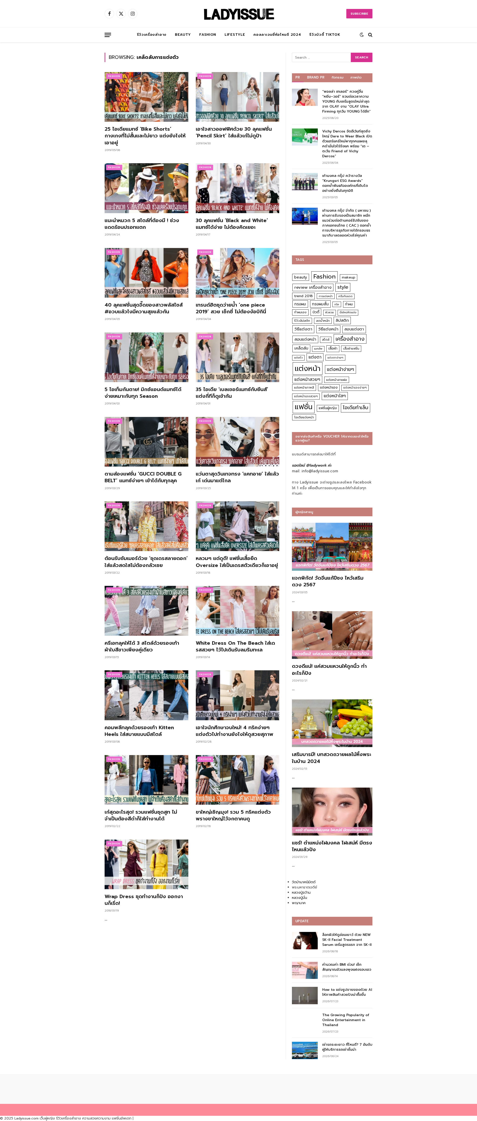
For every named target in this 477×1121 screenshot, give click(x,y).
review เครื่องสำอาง (312, 287)
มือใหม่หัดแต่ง (348, 312)
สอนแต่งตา (354, 329)
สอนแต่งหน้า (305, 339)
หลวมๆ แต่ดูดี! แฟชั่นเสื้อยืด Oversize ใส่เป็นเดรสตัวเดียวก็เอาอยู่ (237, 561)
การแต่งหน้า (326, 296)
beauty (300, 277)
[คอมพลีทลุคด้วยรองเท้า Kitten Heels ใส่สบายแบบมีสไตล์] (146, 695)
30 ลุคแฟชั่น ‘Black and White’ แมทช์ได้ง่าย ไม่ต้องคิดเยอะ (232, 224)
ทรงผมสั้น (320, 304)
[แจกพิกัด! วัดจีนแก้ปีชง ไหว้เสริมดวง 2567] (332, 547)
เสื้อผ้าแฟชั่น (351, 348)
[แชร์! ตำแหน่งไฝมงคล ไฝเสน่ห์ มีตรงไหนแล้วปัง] (332, 812)
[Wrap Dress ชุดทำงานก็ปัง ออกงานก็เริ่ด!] (146, 864)
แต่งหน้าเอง (329, 387)
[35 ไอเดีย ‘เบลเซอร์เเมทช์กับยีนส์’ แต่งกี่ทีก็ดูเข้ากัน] (237, 357)
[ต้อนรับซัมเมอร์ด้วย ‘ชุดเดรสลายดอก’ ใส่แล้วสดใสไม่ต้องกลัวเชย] (146, 526)
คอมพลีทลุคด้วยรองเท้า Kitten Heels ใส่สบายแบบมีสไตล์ (139, 731)
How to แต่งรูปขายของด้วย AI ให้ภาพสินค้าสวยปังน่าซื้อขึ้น (347, 992)
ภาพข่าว (356, 77)
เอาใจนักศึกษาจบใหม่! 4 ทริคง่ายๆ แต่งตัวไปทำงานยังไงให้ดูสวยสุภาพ (234, 731)
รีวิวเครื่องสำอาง (151, 34)
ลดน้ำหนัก (323, 320)
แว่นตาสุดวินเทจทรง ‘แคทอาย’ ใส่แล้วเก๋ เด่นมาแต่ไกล (237, 477)
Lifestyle (235, 34)
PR (297, 77)
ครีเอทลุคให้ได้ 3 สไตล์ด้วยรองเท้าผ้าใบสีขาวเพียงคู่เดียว (142, 646)
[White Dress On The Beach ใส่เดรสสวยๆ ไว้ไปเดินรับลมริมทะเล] (237, 611)
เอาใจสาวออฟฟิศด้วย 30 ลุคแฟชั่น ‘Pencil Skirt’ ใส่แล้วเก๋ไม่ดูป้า (234, 132)
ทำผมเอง (300, 312)
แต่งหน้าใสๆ (335, 396)
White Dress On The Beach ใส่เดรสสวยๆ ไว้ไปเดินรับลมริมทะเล (235, 646)
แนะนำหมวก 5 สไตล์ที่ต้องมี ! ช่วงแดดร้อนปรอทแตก (142, 224)
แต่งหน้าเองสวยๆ (306, 396)
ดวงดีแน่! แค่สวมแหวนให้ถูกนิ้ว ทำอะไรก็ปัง (329, 669)
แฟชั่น (304, 406)
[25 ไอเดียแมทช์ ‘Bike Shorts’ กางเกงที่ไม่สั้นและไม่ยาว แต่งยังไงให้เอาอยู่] (146, 97)
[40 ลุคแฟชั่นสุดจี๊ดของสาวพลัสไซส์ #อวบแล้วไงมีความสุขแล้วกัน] (146, 273)
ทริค (336, 304)
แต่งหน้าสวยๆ (307, 379)
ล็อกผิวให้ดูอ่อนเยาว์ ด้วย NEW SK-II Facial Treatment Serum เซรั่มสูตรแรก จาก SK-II (347, 939)
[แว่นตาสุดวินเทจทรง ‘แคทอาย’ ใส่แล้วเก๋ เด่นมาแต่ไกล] (237, 442)
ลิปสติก (342, 320)
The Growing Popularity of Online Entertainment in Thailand (345, 1020)
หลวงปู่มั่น (299, 897)
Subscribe (359, 13)
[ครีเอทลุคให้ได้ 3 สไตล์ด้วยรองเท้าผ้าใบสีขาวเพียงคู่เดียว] (146, 611)
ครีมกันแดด (345, 296)
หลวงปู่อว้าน (301, 892)
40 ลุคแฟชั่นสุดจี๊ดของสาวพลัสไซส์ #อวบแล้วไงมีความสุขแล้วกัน (144, 308)
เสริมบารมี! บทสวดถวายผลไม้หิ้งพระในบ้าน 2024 (331, 757)
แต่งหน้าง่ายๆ (340, 369)
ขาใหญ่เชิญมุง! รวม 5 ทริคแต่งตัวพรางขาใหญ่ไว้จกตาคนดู (233, 815)
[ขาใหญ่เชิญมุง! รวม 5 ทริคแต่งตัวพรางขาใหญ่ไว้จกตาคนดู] (237, 780)
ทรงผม (300, 304)
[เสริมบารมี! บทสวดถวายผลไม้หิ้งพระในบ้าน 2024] (332, 723)
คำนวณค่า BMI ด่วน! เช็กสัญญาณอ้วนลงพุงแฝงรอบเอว (346, 967)
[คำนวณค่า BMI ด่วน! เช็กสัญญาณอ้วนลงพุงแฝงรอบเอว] (305, 970)
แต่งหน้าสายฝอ (336, 379)
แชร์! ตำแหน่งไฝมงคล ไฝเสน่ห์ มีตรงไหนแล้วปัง (332, 846)
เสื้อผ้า (332, 348)
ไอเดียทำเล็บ (355, 407)
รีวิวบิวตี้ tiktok (324, 34)
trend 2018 (303, 296)
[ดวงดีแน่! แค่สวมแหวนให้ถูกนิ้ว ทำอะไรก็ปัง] (332, 635)
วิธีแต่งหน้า (328, 329)
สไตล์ (325, 339)
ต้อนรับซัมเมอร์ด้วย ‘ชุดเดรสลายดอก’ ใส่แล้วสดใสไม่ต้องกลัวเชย (146, 561)
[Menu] (108, 34)
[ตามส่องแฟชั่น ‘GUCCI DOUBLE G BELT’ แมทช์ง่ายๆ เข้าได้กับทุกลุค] (146, 442)
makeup (348, 277)
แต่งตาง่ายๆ (335, 358)
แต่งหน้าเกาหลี (304, 387)
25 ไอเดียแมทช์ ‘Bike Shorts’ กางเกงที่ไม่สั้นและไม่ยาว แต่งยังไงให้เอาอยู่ (145, 136)
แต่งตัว (298, 358)
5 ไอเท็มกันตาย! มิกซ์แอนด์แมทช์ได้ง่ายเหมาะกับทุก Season (143, 393)
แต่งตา (315, 357)
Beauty (183, 34)
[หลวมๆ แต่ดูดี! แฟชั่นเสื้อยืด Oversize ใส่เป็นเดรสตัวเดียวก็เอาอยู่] (237, 526)
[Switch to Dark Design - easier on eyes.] (361, 35)
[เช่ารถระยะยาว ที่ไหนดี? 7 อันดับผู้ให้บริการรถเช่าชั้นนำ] (305, 1050)
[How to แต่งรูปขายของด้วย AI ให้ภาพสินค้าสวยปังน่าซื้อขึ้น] (305, 995)
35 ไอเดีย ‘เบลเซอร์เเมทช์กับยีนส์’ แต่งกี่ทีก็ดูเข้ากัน (232, 393)
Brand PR (316, 77)
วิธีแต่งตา (303, 329)
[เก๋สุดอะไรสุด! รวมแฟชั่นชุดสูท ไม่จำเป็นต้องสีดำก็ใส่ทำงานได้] (146, 780)
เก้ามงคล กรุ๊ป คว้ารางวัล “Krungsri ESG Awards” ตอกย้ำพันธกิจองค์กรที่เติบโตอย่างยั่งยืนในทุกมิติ (345, 183)
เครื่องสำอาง (350, 339)
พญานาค (299, 903)
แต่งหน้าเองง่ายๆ (355, 387)
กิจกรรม (338, 77)
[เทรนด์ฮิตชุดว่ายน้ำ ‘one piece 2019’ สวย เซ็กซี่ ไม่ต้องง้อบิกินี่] (237, 273)
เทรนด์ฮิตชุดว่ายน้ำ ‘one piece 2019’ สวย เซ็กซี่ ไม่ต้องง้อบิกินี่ (231, 308)
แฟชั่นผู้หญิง (328, 408)
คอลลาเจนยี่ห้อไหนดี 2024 (277, 34)
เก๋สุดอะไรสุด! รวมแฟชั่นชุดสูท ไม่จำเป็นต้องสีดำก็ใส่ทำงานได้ (141, 815)
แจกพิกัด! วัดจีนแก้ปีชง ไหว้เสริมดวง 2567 (327, 581)
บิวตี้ (316, 312)
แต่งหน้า (307, 368)
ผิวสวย (329, 312)
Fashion (207, 34)
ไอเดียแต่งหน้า (304, 417)
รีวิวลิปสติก (302, 320)
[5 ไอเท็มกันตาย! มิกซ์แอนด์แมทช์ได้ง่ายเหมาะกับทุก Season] (146, 357)
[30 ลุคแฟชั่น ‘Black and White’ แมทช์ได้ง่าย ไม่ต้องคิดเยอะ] (237, 188)
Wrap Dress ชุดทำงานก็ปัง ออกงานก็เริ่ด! (144, 900)
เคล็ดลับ (301, 348)
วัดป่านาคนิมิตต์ (304, 882)
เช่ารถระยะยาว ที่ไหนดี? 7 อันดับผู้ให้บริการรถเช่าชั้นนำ (347, 1047)
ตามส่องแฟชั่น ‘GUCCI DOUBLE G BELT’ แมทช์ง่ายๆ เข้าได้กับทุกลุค (143, 477)
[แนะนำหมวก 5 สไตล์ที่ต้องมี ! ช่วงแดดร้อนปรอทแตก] (146, 188)
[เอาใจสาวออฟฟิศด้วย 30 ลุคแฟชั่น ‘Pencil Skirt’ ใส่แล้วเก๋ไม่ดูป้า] (237, 97)
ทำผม (349, 304)
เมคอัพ (318, 349)
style (342, 287)
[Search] (369, 34)
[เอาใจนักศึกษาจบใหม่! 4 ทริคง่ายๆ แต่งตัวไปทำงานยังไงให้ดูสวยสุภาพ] (237, 695)
